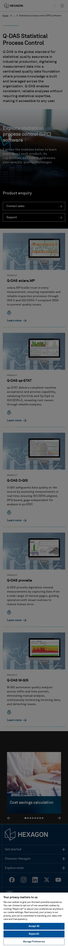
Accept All (34, 926)
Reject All (34, 934)
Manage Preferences (34, 942)
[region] (34, 919)
